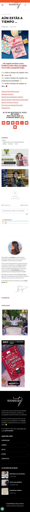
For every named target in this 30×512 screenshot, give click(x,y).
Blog (3, 449)
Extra (4, 454)
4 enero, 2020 (5, 26)
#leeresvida (6, 91)
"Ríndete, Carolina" (21, 265)
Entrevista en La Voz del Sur (17, 474)
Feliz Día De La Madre (16, 490)
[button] (15, 322)
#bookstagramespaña (20, 100)
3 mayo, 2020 (13, 493)
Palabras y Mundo (6, 14)
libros (5, 144)
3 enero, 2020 (7, 160)
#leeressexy (15, 91)
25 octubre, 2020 (14, 484)
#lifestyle (10, 102)
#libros (20, 97)
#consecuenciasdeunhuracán (12, 105)
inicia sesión (25, 205)
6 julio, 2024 (13, 476)
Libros (4, 445)
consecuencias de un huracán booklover (13, 142)
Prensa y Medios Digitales (10, 172)
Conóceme (5, 440)
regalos (11, 144)
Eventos (6, 152)
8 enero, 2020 (7, 180)
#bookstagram (7, 100)
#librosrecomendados (10, 97)
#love (16, 102)
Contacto (5, 458)
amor (4, 140)
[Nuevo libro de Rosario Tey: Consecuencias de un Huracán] (13, 364)
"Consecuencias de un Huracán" (18, 271)
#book (4, 102)
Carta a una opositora (16, 482)
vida (17, 144)
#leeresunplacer (8, 94)
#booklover (6, 108)
